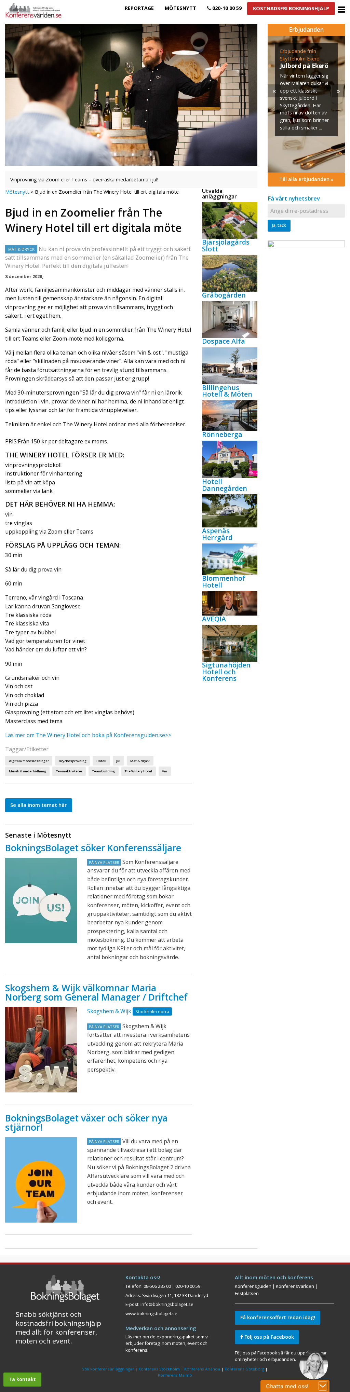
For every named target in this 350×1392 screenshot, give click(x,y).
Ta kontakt (22, 1379)
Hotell (101, 761)
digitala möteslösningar (29, 761)
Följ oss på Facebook (268, 1337)
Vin (164, 771)
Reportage (139, 8)
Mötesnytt (180, 8)
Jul (118, 761)
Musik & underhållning (27, 771)
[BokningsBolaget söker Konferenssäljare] (41, 900)
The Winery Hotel (138, 771)
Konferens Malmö (175, 1375)
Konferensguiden (253, 1286)
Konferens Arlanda (202, 1369)
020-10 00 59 (226, 8)
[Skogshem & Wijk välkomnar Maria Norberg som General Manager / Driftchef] (41, 1049)
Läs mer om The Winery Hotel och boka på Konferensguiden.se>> (88, 735)
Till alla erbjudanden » (306, 179)
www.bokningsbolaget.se (151, 1313)
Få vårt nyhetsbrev (294, 198)
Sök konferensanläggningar (108, 1369)
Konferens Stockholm (159, 1369)
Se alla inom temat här (38, 805)
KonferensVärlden (295, 1286)
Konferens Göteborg (244, 1369)
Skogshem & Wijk (109, 1011)
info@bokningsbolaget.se (166, 1304)
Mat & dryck (140, 761)
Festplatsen (247, 1293)
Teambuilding (103, 771)
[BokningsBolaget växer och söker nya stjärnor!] (41, 1180)
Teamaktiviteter (69, 771)
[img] (306, 104)
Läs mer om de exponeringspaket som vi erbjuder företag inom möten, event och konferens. (166, 1343)
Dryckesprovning (72, 761)
